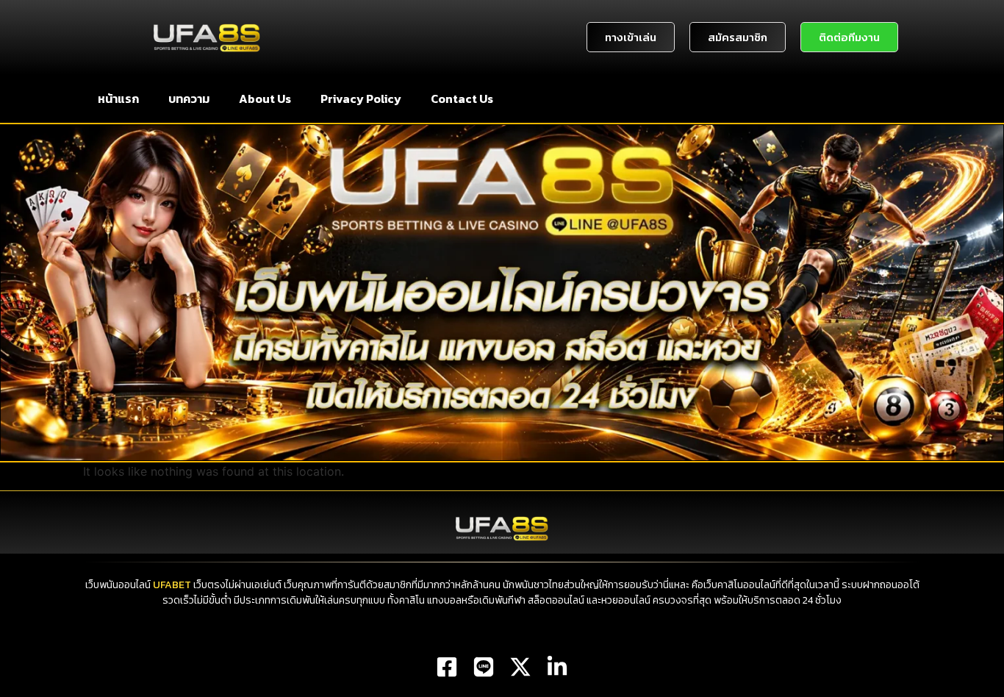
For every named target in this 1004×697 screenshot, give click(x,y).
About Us (265, 98)
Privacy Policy (360, 98)
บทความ (188, 98)
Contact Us (462, 98)
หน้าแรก (118, 98)
